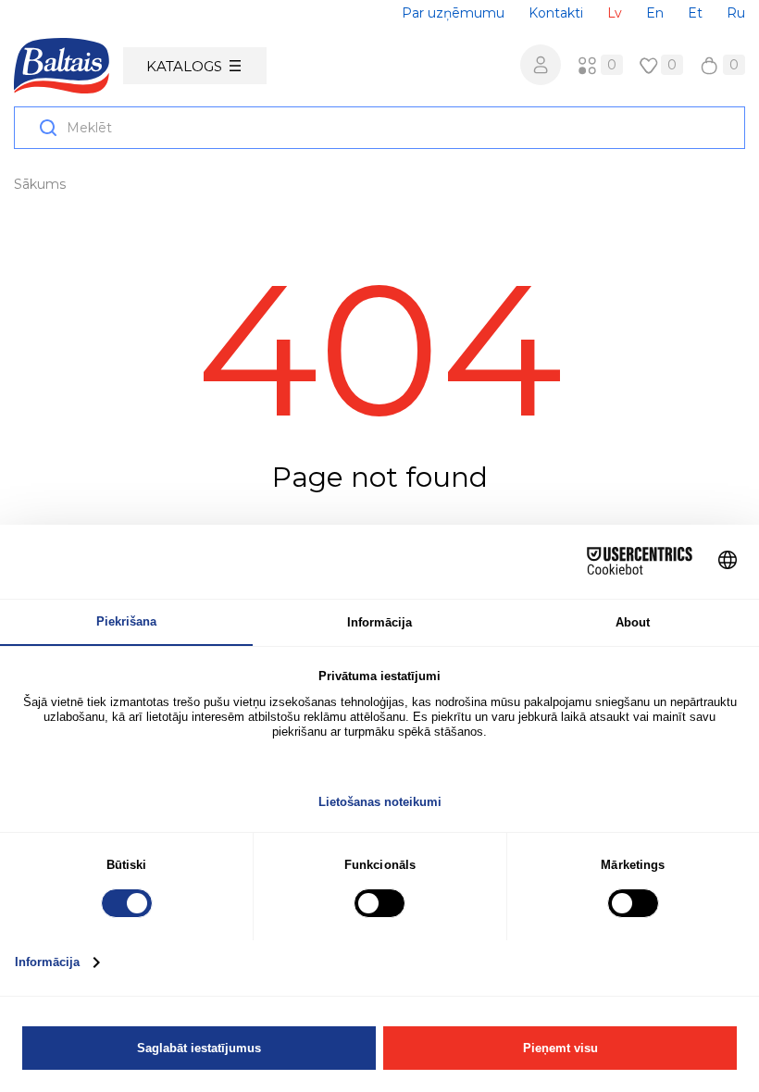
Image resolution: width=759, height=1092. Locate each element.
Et (695, 13)
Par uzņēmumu (453, 13)
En (655, 13)
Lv (614, 13)
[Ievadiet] (540, 64)
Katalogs (184, 66)
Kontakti (556, 13)
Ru (736, 13)
